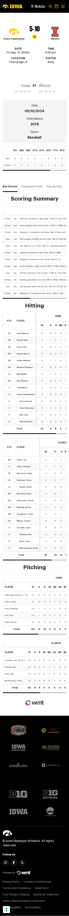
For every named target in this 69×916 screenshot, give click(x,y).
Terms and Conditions (17, 888)
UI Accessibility (12, 907)
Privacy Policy (11, 882)
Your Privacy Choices (16, 894)
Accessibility (33, 907)
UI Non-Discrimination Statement (24, 901)
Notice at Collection (46, 894)
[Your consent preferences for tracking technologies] (6, 909)
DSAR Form (42, 888)
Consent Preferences (37, 882)
